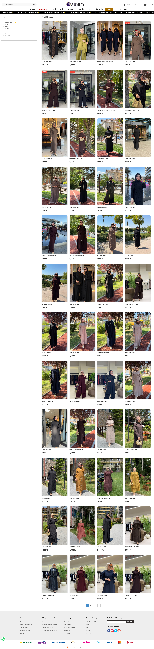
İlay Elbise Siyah (129, 255)
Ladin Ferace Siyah (74, 304)
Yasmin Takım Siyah (102, 401)
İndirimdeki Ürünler (69, 627)
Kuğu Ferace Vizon (47, 207)
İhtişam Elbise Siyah (130, 207)
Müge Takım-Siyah (74, 110)
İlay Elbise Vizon (101, 255)
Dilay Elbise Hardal (130, 498)
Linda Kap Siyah (46, 498)
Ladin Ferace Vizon (74, 352)
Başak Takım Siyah (46, 352)
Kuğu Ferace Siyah (74, 207)
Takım (90, 9)
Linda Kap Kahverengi (131, 449)
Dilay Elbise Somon (74, 546)
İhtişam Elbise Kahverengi (49, 255)
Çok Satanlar (121, 9)
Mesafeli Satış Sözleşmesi (49, 630)
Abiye (55, 9)
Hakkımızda (23, 622)
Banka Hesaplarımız (26, 630)
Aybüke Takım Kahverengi (132, 546)
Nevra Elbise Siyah (47, 61)
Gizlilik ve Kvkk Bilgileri (48, 622)
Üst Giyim (99, 9)
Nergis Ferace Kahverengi (76, 255)
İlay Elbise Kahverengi (47, 304)
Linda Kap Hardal (74, 498)
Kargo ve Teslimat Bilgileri (49, 624)
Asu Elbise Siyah (101, 546)
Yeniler (32, 9)
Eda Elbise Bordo (74, 595)
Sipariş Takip (67, 630)
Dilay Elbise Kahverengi (103, 498)
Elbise (62, 9)
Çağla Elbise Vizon (130, 401)
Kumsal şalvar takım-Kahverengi (106, 110)
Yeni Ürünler (67, 624)
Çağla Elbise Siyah (46, 449)
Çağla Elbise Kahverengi (76, 449)
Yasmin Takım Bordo (74, 401)
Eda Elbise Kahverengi (131, 595)
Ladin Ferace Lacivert (103, 352)
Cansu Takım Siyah (102, 207)
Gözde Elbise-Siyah (102, 158)
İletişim (22, 633)
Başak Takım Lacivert (47, 401)
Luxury (109, 9)
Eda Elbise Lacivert (102, 595)
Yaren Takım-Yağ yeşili (75, 61)
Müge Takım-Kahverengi (48, 110)
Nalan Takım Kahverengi (131, 304)
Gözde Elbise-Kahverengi (76, 158)
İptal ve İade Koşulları (48, 627)
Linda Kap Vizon (101, 449)
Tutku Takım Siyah (130, 158)
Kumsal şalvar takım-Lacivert (105, 61)
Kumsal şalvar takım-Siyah (132, 110)
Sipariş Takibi (24, 627)
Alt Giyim (70, 9)
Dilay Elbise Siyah (46, 546)
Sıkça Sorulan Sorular (26, 624)
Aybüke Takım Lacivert (48, 595)
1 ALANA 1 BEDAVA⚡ (44, 9)
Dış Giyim (81, 9)
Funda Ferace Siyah (102, 304)
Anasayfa (66, 622)
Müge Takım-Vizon (130, 61)
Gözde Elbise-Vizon (47, 158)
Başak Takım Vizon (130, 352)
